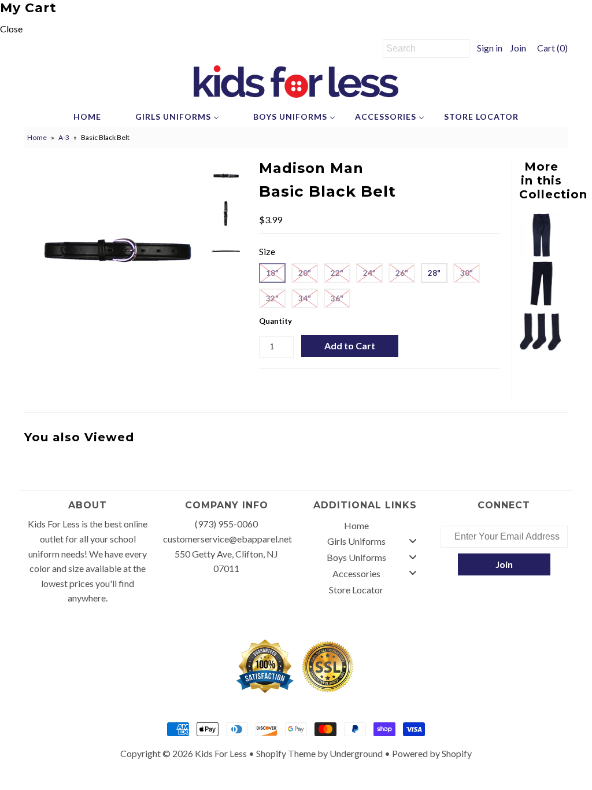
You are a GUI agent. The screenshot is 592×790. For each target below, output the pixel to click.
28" (434, 273)
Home (37, 137)
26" (401, 273)
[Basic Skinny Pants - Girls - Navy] (541, 302)
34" (304, 298)
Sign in (489, 47)
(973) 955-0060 (226, 523)
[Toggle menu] (412, 540)
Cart (551, 47)
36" (337, 298)
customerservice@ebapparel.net (227, 538)
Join (518, 47)
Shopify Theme (286, 753)
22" (337, 273)
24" (369, 273)
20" (304, 273)
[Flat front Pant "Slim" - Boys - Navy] (541, 253)
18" (272, 273)
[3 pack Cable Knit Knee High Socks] (541, 350)
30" (466, 273)
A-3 (63, 137)
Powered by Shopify (432, 753)
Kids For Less (221, 753)
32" (272, 298)
